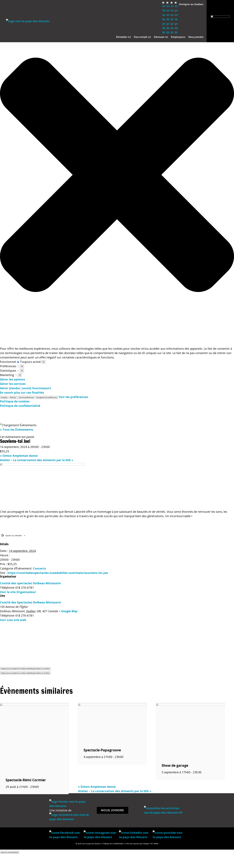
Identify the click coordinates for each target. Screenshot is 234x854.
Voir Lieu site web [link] (13, 620)
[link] (34, 705)
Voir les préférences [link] (73, 397)
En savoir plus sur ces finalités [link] (22, 392)
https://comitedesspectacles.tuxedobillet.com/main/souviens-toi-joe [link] (57, 573)
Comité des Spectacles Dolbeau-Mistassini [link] (30, 602)
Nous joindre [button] (112, 810)
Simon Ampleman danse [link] (19, 456)
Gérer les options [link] (12, 379)
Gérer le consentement (9, 852)
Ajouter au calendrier (13, 535)
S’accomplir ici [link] (142, 37)
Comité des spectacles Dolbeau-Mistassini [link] (30, 583)
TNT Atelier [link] (154, 843)
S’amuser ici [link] (161, 37)
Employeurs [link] (178, 37)
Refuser (13, 397)
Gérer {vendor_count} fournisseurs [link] (25, 388)
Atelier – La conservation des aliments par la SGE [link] (36, 460)
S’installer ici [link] (123, 37)
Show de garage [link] (175, 765)
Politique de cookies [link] (14, 401)
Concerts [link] (39, 568)
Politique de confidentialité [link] (20, 406)
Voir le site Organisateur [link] (18, 592)
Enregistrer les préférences (47, 397)
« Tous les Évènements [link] (16, 429)
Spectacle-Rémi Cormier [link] (26, 780)
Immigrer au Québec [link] (191, 4)
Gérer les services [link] (13, 384)
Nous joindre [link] (196, 37)
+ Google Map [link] (68, 611)
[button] (117, 175)
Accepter (4, 397)
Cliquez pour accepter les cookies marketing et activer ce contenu (25, 669)
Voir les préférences (26, 397)
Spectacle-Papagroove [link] (102, 750)
